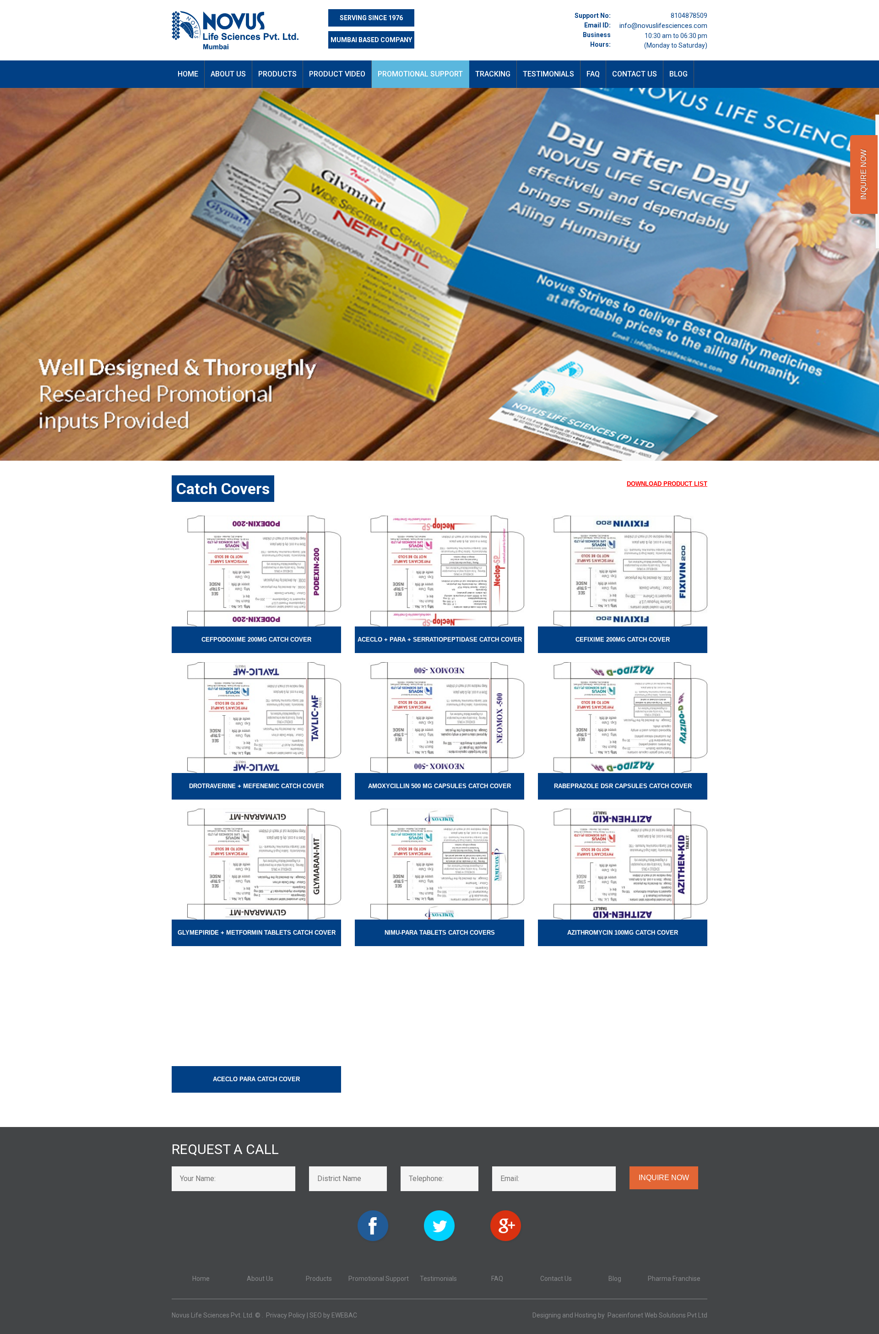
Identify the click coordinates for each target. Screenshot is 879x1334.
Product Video (337, 74)
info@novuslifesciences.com (663, 26)
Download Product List (667, 483)
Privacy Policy (285, 1315)
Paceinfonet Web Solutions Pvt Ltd (657, 1315)
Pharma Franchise (674, 1278)
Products (277, 74)
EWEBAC (344, 1315)
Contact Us (634, 74)
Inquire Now (664, 1178)
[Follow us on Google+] (506, 1216)
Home (188, 74)
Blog (678, 74)
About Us (228, 74)
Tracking (492, 74)
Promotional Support (420, 74)
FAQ (593, 74)
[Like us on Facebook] (373, 1216)
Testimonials (548, 74)
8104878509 (689, 15)
